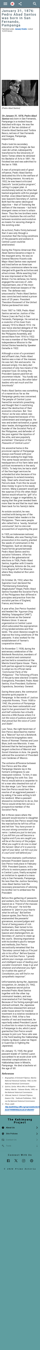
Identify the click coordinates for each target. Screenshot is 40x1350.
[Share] (20, 4)
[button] (20, 1128)
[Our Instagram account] (23, 1161)
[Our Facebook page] (8, 1161)
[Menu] (5, 3)
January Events (21, 29)
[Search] (12, 3)
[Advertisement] (20, 56)
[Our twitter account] (16, 1160)
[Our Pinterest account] (31, 1161)
